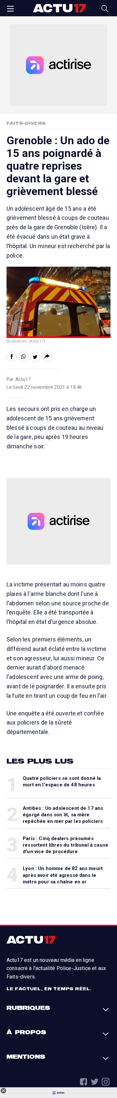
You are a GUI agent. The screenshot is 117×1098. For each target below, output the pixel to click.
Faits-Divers (26, 123)
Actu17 (59, 8)
